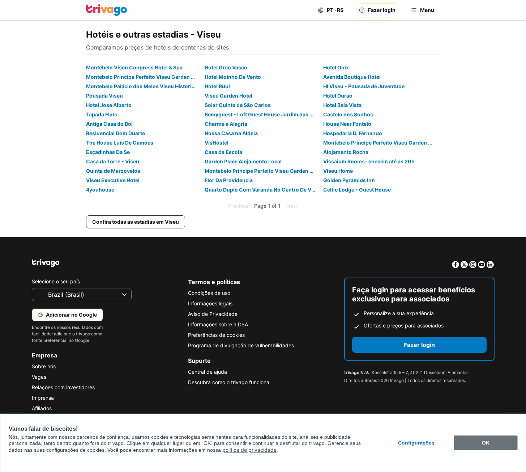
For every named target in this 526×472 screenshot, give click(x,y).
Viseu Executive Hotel (113, 180)
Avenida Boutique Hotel (352, 77)
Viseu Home (338, 171)
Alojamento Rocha (345, 152)
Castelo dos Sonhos (348, 114)
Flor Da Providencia (229, 180)
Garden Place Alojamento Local (243, 161)
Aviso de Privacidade (213, 314)
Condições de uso (209, 293)
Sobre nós (44, 366)
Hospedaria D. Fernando (352, 133)
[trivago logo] (106, 10)
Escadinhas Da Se (108, 152)
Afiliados (42, 408)
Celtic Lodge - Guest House (357, 189)
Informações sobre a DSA (218, 324)
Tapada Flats (101, 114)
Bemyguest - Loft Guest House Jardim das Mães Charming (263, 114)
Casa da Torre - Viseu (112, 161)
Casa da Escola (223, 152)
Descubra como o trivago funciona (228, 382)
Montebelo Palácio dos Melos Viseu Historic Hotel (144, 86)
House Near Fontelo (347, 124)
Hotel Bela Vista (342, 105)
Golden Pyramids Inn (349, 180)
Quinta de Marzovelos (113, 171)
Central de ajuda (207, 372)
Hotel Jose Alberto (109, 105)
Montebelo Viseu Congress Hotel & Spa (134, 67)
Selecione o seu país (56, 281)
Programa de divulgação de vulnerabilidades (241, 345)
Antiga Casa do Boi (109, 124)
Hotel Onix (336, 67)
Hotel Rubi (217, 86)
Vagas (39, 377)
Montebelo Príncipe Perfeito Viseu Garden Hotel (381, 143)
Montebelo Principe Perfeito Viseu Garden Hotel (144, 77)
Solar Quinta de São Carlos (238, 105)
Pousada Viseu (104, 96)
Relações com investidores (63, 387)
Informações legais (210, 303)
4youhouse (100, 189)
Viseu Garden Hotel (228, 96)
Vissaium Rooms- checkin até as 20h (369, 161)
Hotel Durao (337, 96)
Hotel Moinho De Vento (233, 77)
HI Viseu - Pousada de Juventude (364, 86)
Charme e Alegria (226, 124)
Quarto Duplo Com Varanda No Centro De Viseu (263, 189)
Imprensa (43, 398)
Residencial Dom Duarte (115, 133)
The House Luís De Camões (119, 143)
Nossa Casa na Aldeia (231, 133)
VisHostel (216, 143)
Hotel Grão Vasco (226, 67)
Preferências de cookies (216, 335)
